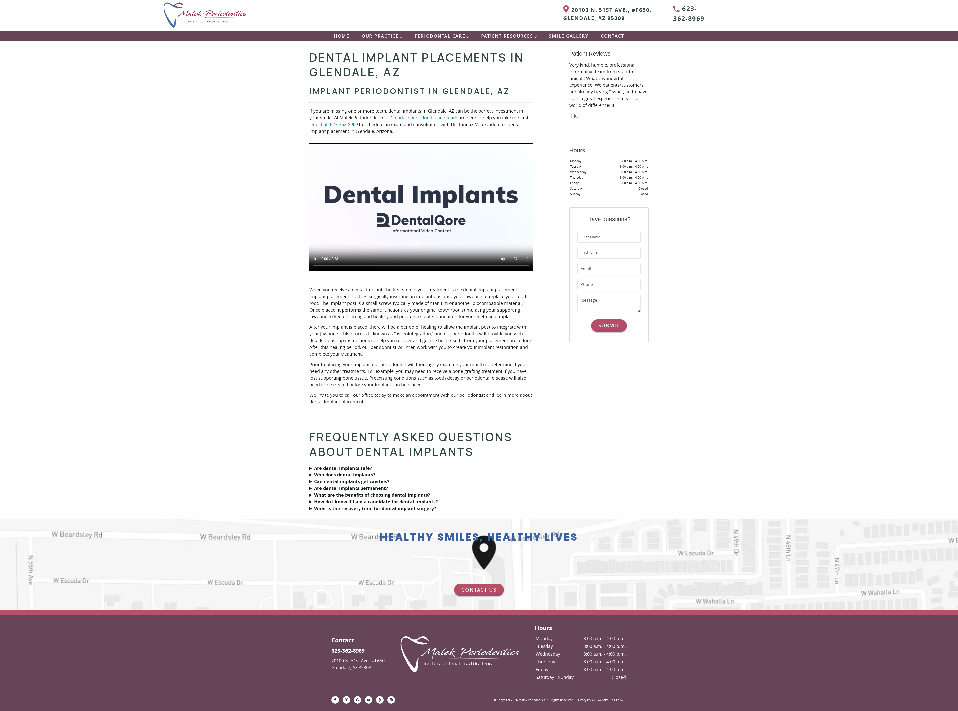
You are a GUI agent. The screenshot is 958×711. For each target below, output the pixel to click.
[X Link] (346, 700)
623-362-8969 (688, 13)
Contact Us (479, 589)
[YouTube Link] (368, 700)
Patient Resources (507, 36)
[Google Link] (357, 700)
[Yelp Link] (380, 700)
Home (341, 36)
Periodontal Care (440, 36)
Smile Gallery (569, 36)
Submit (609, 325)
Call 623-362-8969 (339, 124)
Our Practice (380, 36)
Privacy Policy (585, 700)
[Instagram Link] (391, 700)
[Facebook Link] (335, 700)
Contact (612, 36)
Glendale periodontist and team (423, 118)
